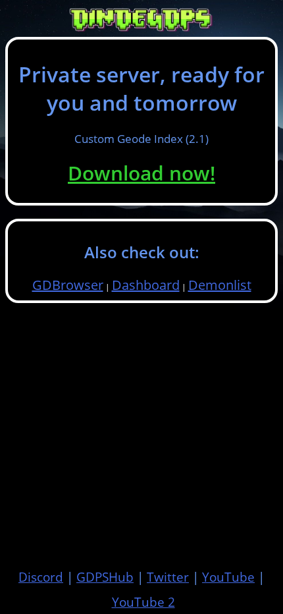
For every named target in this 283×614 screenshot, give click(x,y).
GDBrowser (67, 285)
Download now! (141, 172)
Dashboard (146, 285)
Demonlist (219, 285)
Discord (40, 577)
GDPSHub (105, 577)
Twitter (168, 577)
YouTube (228, 577)
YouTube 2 (143, 602)
